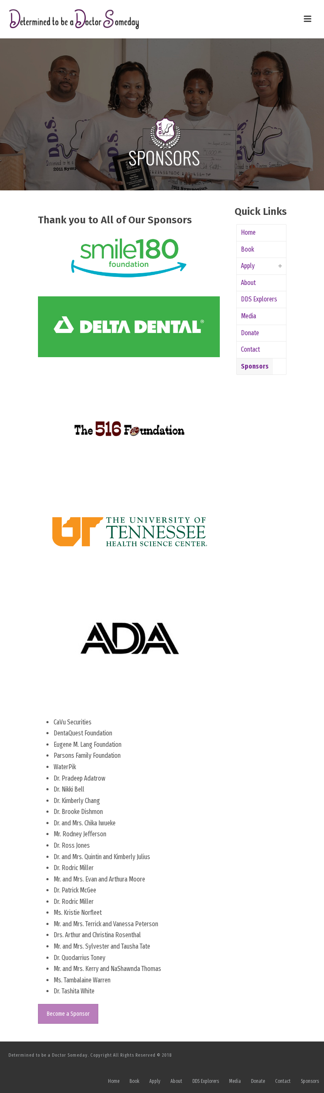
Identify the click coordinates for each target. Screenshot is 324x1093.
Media (248, 316)
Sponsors (255, 366)
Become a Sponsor (68, 1013)
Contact (250, 349)
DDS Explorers (259, 299)
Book (247, 249)
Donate (250, 333)
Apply (248, 266)
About (248, 283)
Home (248, 232)
